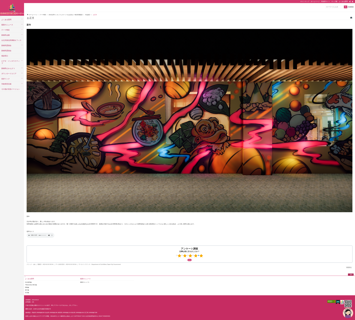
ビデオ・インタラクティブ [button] (10, 62)
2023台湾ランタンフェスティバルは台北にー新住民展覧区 (66, 14)
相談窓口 (4, 56)
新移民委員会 (6, 51)
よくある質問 (343, 1)
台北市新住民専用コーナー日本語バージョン (12, 9)
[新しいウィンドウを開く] (331, 301)
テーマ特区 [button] (5, 30)
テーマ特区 (43, 14)
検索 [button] (345, 7)
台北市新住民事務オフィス (11, 40)
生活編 (27, 292)
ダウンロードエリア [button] (8, 74)
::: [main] (27, 14)
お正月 (95, 14)
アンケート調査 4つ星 (196, 255)
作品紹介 (87, 14)
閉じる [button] (350, 1)
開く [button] (351, 274)
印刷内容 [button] (351, 18)
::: (1, 1)
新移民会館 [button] (5, 35)
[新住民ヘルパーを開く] (348, 313)
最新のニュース (85, 279)
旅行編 (27, 290)
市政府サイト (325, 1)
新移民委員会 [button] (6, 45)
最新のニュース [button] (7, 25)
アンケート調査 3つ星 (190, 255)
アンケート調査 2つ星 (185, 255)
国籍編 (27, 287)
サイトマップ (304, 1)
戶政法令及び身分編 (31, 285)
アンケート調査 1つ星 (179, 255)
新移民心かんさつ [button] (8, 68)
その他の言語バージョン (10, 89)
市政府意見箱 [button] (6, 84)
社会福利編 (28, 282)
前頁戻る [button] (349, 267)
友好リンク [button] (5, 79)
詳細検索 (351, 7)
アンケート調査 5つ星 (201, 255)
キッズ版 (334, 1)
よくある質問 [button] (6, 20)
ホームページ (315, 1)
